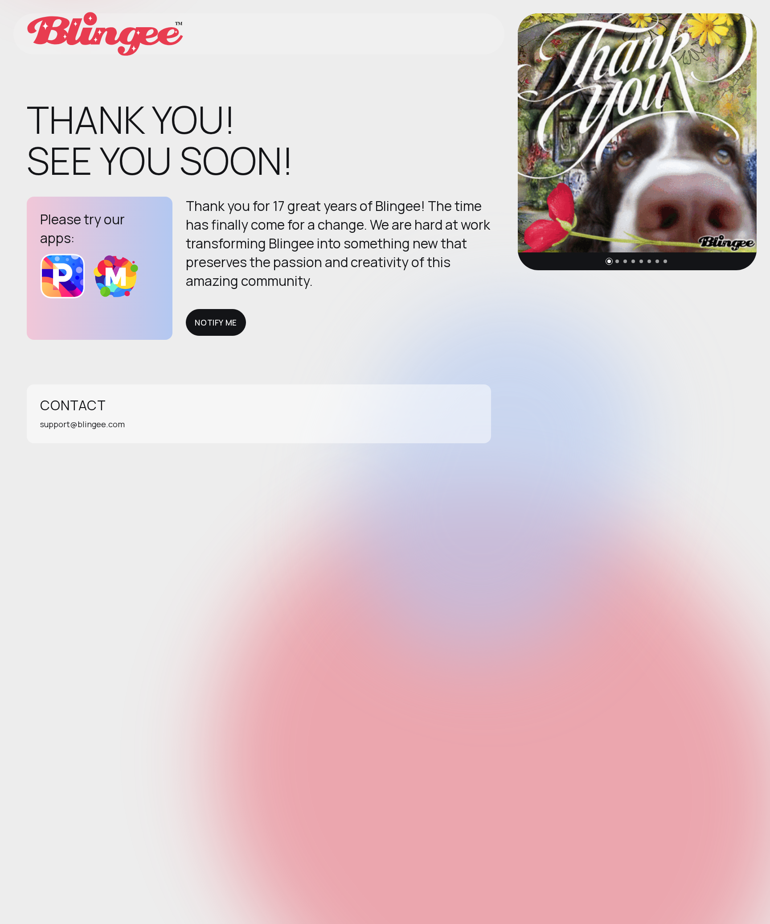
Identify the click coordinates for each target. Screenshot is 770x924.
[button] (609, 261)
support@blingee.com (82, 424)
